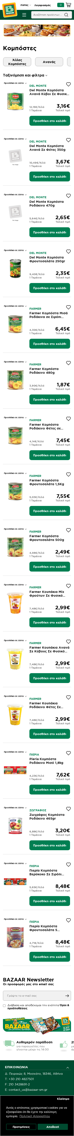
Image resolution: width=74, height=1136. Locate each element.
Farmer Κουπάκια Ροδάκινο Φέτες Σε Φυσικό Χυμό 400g (45, 706)
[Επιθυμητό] (68, 84)
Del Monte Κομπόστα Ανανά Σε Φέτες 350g (47, 147)
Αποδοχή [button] (52, 1126)
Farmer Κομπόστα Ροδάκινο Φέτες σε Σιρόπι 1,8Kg (45, 428)
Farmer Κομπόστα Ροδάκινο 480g (44, 370)
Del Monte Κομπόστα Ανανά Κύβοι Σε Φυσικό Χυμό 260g (49, 93)
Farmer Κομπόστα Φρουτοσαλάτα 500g (46, 538)
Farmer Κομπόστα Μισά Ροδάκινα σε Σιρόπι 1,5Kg (48, 316)
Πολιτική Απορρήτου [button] (35, 1116)
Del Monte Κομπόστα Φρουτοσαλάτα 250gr (47, 259)
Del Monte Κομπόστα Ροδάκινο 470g (46, 203)
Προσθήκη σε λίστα (14, 83)
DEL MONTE (37, 85)
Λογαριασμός (42, 5)
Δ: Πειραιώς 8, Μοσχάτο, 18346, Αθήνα (34, 1073)
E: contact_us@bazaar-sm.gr (26, 1089)
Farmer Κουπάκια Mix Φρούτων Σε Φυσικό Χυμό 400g (46, 595)
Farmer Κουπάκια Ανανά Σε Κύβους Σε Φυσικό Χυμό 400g (49, 651)
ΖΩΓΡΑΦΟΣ (37, 810)
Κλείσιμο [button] (63, 1098)
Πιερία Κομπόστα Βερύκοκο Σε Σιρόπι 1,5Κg (45, 874)
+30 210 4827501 (21, 1079)
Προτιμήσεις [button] (21, 1126)
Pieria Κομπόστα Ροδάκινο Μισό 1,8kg (46, 760)
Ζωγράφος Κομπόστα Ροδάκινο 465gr (47, 816)
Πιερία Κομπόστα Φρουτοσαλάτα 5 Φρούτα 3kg (43, 929)
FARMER (35, 308)
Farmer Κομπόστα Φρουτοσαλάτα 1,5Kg (46, 482)
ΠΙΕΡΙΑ (34, 754)
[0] (68, 5)
